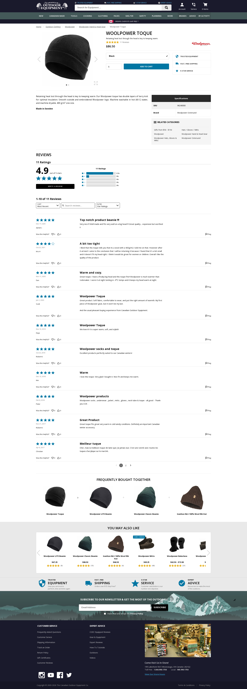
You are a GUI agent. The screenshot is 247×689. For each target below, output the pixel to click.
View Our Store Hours (155, 674)
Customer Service (44, 637)
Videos (92, 658)
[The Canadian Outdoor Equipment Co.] (52, 8)
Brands (182, 16)
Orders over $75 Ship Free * (127, 21)
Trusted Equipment (85, 3)
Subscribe (160, 607)
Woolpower (70, 26)
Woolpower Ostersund (191, 138)
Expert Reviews (96, 642)
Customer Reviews (45, 663)
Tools (74, 16)
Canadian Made (57, 16)
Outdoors (94, 652)
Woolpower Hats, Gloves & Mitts (165, 139)
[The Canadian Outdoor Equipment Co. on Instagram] (42, 675)
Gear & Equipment (97, 637)
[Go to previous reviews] (116, 465)
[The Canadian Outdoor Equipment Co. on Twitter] (69, 675)
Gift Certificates (43, 658)
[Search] (166, 8)
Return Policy (42, 652)
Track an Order (43, 647)
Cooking (87, 16)
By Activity (204, 16)
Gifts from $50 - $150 (163, 130)
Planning (156, 16)
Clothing (103, 16)
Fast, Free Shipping (114, 3)
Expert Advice (166, 3)
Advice (192, 16)
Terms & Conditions (186, 685)
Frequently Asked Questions (49, 632)
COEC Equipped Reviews (100, 632)
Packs (116, 16)
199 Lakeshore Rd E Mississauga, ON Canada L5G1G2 (167, 667)
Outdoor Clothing (53, 26)
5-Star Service (141, 3)
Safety (142, 16)
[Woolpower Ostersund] (201, 44)
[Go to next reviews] (130, 465)
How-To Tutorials (97, 647)
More (170, 16)
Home (38, 26)
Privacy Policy (136, 613)
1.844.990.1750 (160, 669)
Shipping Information (46, 642)
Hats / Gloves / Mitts (190, 130)
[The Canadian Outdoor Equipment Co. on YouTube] (51, 675)
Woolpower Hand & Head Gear (92, 26)
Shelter (129, 16)
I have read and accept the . (125, 613)
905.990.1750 (182, 669)
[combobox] (48, 205)
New (41, 16)
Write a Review (55, 186)
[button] (101, 173)
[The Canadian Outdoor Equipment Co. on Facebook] (60, 675)
